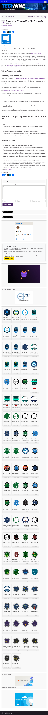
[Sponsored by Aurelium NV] (24, 297)
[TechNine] (4, 1)
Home (2, 10)
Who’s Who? (27, 10)
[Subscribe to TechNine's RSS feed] (2, 1)
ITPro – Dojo (16, 10)
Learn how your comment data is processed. (27, 208)
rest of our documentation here (14, 65)
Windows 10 (10, 25)
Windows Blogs (8, 169)
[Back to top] (45, 712)
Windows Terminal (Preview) (9, 16)
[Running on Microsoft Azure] (24, 699)
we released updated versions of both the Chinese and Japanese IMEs (30, 78)
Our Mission (33, 10)
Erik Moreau (4, 25)
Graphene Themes (10, 713)
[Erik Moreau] (6, 1)
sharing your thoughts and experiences (18, 112)
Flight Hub (38, 63)
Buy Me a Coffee (9, 258)
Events (22, 10)
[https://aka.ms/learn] (24, 681)
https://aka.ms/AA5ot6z (36, 53)
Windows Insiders (8, 10)
